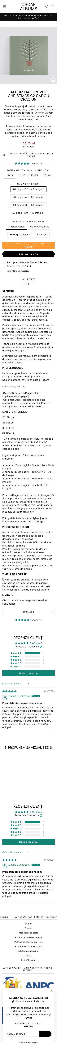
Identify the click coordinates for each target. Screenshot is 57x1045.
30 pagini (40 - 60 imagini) (28, 197)
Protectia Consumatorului (28, 946)
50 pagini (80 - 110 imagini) (28, 212)
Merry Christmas (39, 226)
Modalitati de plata (28, 932)
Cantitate (28, 279)
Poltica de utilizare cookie (28, 937)
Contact (28, 612)
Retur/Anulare (28, 960)
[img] (9, 691)
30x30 (47, 175)
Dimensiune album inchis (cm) (28, 170)
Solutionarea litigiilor (28, 951)
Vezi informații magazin (18, 271)
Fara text (42, 234)
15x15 (9, 175)
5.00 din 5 (36, 643)
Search (28, 923)
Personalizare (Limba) (28, 221)
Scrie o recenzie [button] (28, 673)
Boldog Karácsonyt (21, 234)
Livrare (28, 955)
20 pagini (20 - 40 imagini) (28, 189)
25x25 (34, 175)
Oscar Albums (28, 6)
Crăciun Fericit (16, 226)
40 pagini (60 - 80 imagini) (28, 205)
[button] (22, 163)
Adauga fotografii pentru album (28, 245)
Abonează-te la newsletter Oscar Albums (27, 969)
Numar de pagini (28, 184)
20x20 (21, 175)
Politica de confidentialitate (28, 942)
